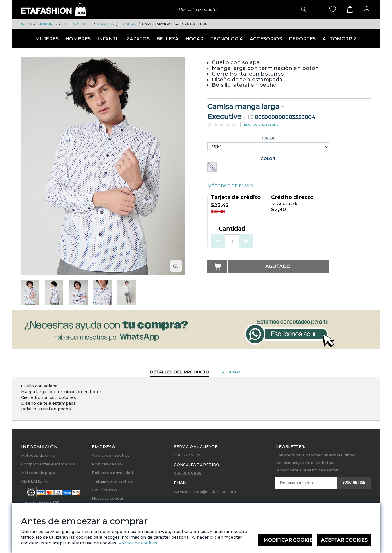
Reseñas (231, 372)
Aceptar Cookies (344, 540)
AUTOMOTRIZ (340, 39)
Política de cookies (137, 543)
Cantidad (232, 229)
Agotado (277, 266)
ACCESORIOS (266, 39)
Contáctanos (104, 489)
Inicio (26, 24)
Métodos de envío (38, 455)
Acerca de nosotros (110, 455)
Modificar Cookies (287, 540)
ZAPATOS (138, 39)
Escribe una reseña (261, 124)
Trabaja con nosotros (112, 481)
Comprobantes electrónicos (48, 464)
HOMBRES (47, 24)
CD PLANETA (34, 481)
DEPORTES (302, 39)
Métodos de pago (38, 472)
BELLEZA (167, 39)
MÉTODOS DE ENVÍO (230, 185)
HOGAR (194, 39)
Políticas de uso (107, 464)
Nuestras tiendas (108, 498)
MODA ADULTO (77, 24)
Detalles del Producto (179, 373)
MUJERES (47, 39)
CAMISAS (106, 24)
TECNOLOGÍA (226, 39)
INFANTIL (109, 39)
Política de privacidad (112, 472)
